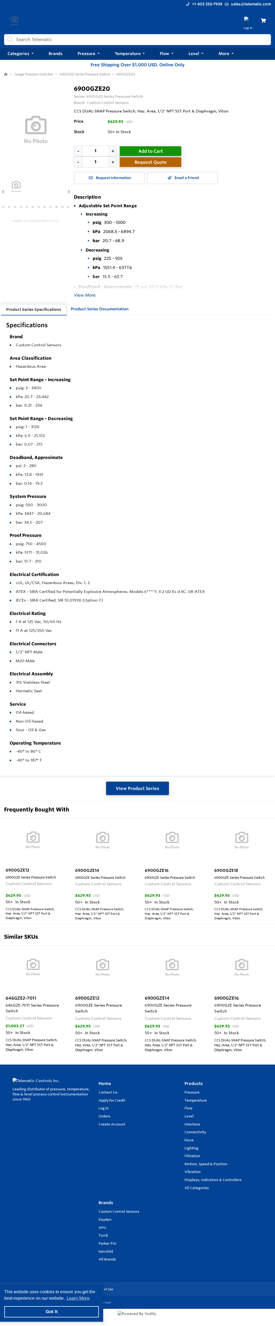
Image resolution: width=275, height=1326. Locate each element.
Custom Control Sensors (38, 345)
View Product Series (137, 788)
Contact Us (108, 1092)
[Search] (9, 39)
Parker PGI (107, 1243)
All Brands (107, 1259)
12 (62, 207)
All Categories (196, 1188)
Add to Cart (150, 151)
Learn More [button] (78, 1298)
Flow (188, 1108)
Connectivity (195, 1132)
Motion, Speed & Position (205, 1164)
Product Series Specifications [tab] (33, 309)
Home (105, 1083)
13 (68, 207)
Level (189, 1116)
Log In (104, 1108)
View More (85, 295)
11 (56, 207)
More (224, 53)
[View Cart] (263, 20)
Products (193, 1083)
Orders (104, 1116)
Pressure (192, 1092)
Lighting (191, 1148)
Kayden (105, 1219)
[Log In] (248, 20)
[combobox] (137, 39)
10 (50, 207)
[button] (20, 54)
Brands (106, 1202)
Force (189, 1140)
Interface (192, 1124)
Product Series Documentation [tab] (100, 309)
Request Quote (151, 162)
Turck (103, 1235)
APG (102, 1227)
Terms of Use (103, 1289)
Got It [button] (52, 1311)
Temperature (195, 1100)
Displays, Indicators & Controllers (213, 1180)
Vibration (192, 1172)
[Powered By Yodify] (137, 1318)
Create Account (112, 1124)
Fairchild (106, 1251)
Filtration (192, 1156)
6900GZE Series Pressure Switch (114, 96)
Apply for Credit (112, 1100)
